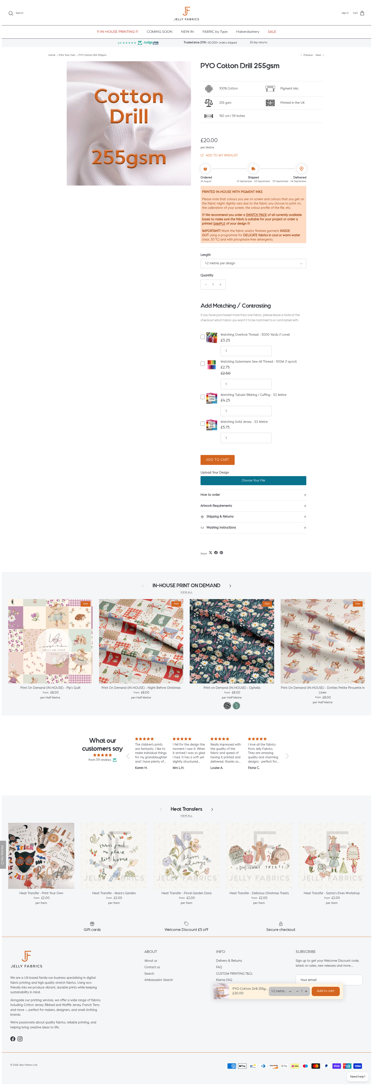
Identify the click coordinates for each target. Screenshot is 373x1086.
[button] (219, 155)
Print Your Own (67, 55)
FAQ (219, 967)
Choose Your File (253, 480)
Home (51, 55)
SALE (272, 32)
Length (206, 255)
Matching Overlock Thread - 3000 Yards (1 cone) (255, 334)
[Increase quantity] (221, 284)
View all (186, 592)
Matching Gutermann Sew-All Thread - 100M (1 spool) (259, 361)
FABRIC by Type (215, 32)
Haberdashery (247, 32)
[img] (102, 755)
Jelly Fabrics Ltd (28, 1065)
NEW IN (187, 32)
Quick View (211, 341)
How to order (210, 494)
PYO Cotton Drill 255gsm (92, 55)
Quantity (207, 275)
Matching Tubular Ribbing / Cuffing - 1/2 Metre (253, 395)
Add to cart (217, 459)
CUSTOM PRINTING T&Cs (234, 973)
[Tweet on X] (210, 552)
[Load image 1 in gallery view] (129, 123)
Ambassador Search (158, 980)
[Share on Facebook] (216, 552)
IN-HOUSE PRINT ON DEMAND (186, 586)
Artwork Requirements (216, 505)
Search (149, 973)
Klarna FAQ (224, 980)
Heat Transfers (186, 809)
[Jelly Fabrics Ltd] (186, 13)
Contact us (152, 967)
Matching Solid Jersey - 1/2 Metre (244, 421)
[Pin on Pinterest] (221, 552)
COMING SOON (159, 32)
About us (150, 961)
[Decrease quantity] (204, 284)
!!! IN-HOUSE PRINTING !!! (117, 32)
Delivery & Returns (229, 961)
